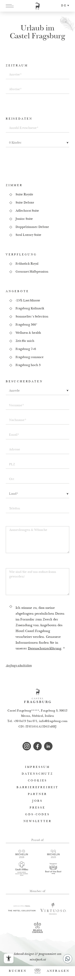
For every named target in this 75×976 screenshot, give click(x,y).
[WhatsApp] (67, 958)
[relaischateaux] (37, 927)
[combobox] (37, 143)
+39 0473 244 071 (26, 721)
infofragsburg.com (53, 721)
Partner (37, 794)
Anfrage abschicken (19, 665)
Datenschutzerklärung (44, 648)
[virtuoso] (53, 908)
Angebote (17, 291)
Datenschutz (37, 773)
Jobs (37, 801)
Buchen (18, 971)
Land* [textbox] (13, 494)
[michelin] (21, 854)
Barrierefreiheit (37, 787)
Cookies (37, 780)
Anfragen (58, 971)
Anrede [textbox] (14, 391)
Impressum (37, 767)
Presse (37, 807)
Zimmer (14, 185)
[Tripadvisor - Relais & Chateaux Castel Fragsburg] (53, 868)
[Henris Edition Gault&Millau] (21, 868)
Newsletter (37, 821)
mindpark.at (37, 959)
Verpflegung (21, 254)
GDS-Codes (37, 814)
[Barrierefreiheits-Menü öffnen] (8, 958)
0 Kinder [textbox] (15, 143)
